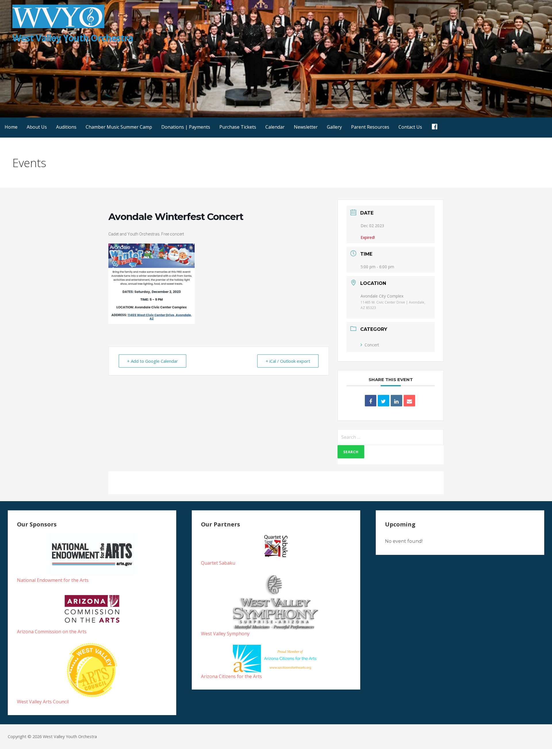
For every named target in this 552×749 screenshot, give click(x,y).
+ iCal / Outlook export (288, 361)
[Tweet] (383, 400)
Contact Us (410, 127)
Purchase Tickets (237, 127)
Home (11, 127)
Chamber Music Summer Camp (119, 127)
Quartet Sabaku (218, 563)
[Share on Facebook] (370, 400)
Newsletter (306, 127)
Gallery (334, 127)
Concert (372, 345)
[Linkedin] (396, 400)
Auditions (66, 127)
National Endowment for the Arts (53, 580)
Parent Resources (370, 127)
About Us (37, 127)
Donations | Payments (185, 127)
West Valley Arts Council (43, 701)
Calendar (275, 127)
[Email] (409, 400)
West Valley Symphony (225, 633)
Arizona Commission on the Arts (52, 631)
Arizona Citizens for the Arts (231, 676)
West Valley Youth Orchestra (72, 38)
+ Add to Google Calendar (152, 361)
